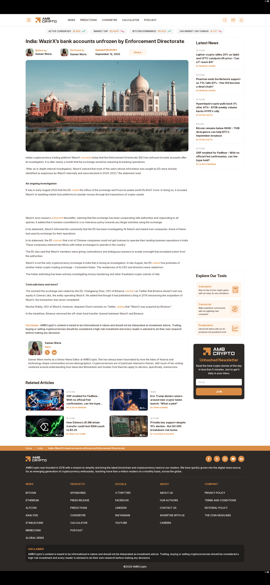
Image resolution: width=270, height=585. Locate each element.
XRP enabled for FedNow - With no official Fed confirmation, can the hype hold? (83, 399)
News (71, 20)
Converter (109, 20)
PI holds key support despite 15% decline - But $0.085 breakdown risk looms (168, 426)
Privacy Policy (215, 492)
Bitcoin (200, 124)
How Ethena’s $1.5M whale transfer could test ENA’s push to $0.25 (85, 426)
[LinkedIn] (54, 352)
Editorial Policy (216, 507)
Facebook (122, 500)
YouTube (121, 522)
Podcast (150, 20)
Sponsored (78, 492)
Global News (35, 537)
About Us (166, 492)
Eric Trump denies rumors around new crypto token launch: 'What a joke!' (166, 399)
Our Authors (169, 500)
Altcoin (70, 392)
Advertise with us (172, 515)
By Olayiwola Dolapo (162, 434)
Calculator (130, 20)
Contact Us (168, 507)
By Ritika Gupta (204, 115)
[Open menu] (29, 20)
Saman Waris (43, 53)
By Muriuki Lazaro (206, 66)
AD (266, 1)
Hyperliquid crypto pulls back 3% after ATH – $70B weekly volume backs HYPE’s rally (216, 107)
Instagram (122, 515)
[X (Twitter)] (47, 352)
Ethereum (32, 500)
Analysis (32, 515)
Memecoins (33, 530)
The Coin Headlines (218, 515)
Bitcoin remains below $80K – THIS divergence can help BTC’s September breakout (218, 132)
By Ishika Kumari (159, 407)
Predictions (88, 20)
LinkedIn (121, 507)
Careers (165, 522)
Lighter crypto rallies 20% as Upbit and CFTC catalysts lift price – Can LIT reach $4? (217, 58)
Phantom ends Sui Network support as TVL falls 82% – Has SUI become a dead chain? (218, 83)
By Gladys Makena (76, 407)
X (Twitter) (123, 492)
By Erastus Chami (75, 434)
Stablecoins (34, 522)
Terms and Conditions (220, 500)
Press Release (79, 500)
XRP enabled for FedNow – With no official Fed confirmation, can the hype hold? (217, 156)
